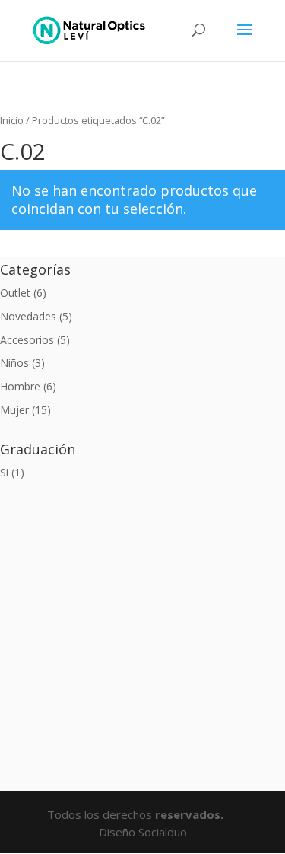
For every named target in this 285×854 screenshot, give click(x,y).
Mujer (14, 410)
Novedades (28, 316)
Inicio (12, 120)
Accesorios (27, 340)
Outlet (15, 292)
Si (4, 472)
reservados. (190, 814)
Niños (14, 362)
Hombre (20, 386)
